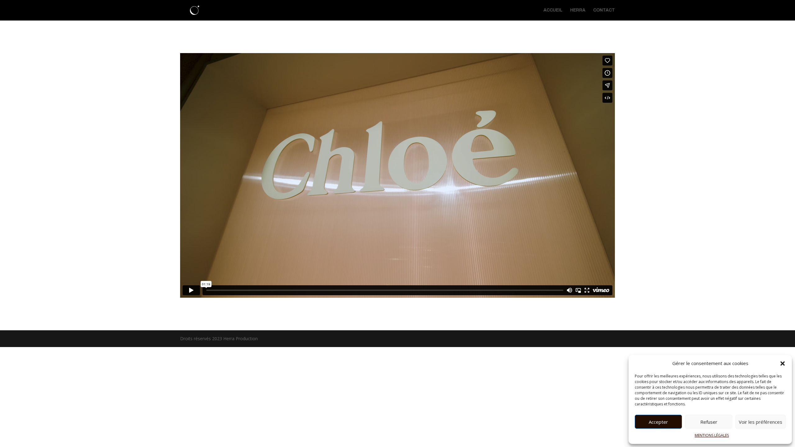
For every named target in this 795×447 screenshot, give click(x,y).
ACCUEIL (552, 10)
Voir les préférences (760, 422)
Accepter (658, 422)
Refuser (708, 422)
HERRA (577, 10)
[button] (782, 363)
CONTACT (604, 10)
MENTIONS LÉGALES (712, 435)
